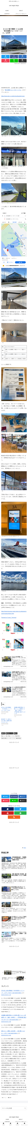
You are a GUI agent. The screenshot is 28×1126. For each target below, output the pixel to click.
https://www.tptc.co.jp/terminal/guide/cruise (13, 96)
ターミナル (11, 736)
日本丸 (18, 736)
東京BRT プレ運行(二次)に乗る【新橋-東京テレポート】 (6, 721)
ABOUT (21, 1119)
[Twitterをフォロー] (20, 809)
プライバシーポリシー (20, 1121)
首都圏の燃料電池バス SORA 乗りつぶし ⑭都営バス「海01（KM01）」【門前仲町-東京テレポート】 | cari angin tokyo (13, 1017)
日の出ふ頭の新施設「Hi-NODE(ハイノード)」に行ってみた (6, 709)
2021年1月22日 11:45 (6, 994)
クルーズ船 (4, 736)
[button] (25, 1108)
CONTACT (7, 1121)
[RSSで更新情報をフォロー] (14, 817)
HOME (7, 1119)
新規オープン (10, 733)
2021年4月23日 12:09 (6, 1021)
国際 (4, 733)
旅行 (16, 733)
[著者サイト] (7, 809)
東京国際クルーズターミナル (13, 90)
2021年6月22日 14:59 (6, 1035)
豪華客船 (19, 738)
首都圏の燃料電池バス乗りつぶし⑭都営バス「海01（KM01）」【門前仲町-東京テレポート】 (19, 710)
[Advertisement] (14, 21)
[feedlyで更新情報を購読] (20, 813)
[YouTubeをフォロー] (7, 813)
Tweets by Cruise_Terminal (8, 617)
